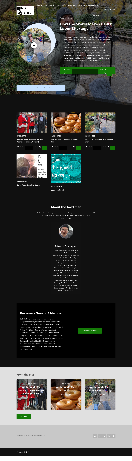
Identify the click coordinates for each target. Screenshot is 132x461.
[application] (87, 70)
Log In (39, 5)
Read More (103, 60)
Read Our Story (32, 398)
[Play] (65, 71)
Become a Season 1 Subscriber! (41, 88)
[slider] (109, 69)
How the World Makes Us (66, 5)
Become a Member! (89, 330)
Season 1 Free (21, 136)
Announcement (22, 181)
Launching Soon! (57, 190)
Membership (49, 5)
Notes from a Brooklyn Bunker (88, 5)
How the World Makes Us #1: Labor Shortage (86, 26)
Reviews (96, 16)
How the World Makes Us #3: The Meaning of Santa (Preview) (32, 390)
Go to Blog (24, 416)
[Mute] (105, 71)
